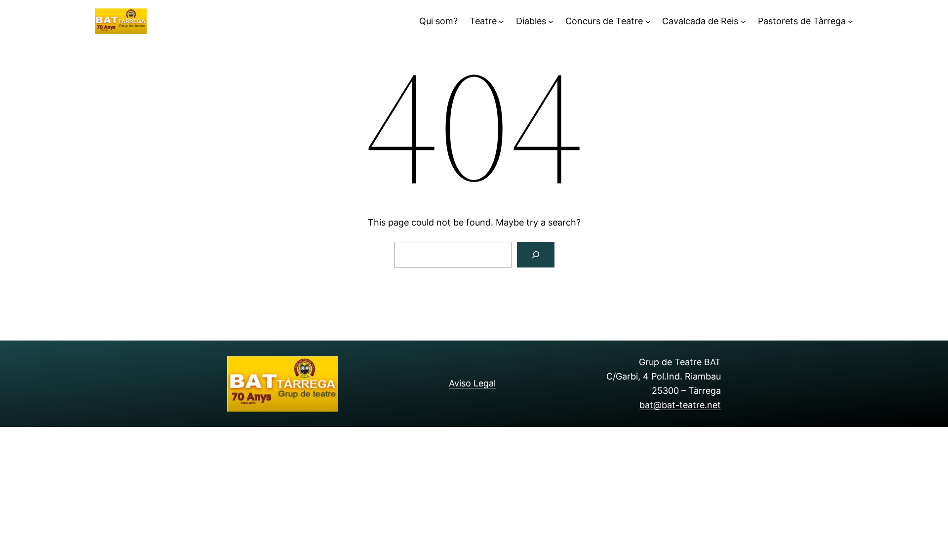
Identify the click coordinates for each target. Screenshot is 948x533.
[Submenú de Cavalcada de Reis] (743, 21)
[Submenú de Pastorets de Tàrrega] (850, 21)
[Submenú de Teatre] (501, 21)
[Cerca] (535, 254)
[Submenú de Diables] (550, 21)
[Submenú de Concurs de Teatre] (648, 21)
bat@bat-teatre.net (680, 405)
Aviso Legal (472, 383)
